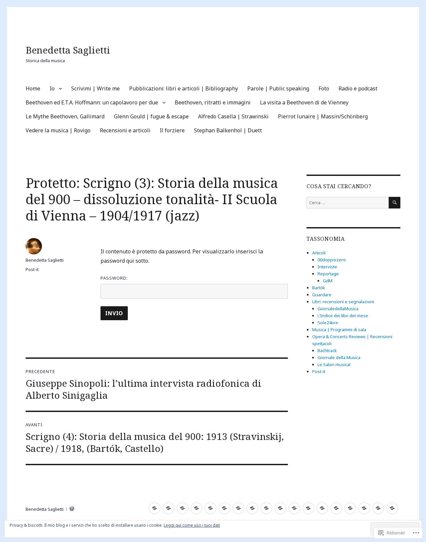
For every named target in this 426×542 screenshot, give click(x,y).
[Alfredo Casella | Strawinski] (322, 508)
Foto (324, 88)
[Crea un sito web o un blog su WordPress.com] (72, 509)
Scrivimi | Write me (95, 88)
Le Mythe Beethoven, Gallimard (65, 116)
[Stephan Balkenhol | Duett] (392, 508)
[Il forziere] (378, 508)
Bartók (318, 288)
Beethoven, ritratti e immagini (213, 102)
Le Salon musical (334, 364)
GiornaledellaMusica (338, 309)
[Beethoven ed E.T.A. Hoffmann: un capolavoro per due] (252, 508)
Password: (114, 278)
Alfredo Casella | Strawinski (233, 116)
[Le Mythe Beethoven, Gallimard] (294, 508)
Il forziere (172, 130)
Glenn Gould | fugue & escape (151, 116)
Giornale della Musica (339, 357)
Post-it (32, 269)
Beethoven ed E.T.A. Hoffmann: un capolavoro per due (92, 102)
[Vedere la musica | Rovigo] (350, 508)
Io (52, 88)
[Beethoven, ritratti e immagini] (266, 508)
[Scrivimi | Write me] (182, 508)
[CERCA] (394, 202)
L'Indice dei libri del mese (343, 316)
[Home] (154, 508)
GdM (327, 281)
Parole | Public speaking (278, 88)
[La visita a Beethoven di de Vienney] (280, 508)
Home (33, 88)
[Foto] (224, 508)
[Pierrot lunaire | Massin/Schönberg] (336, 508)
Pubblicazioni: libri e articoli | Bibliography (183, 88)
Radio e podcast (357, 88)
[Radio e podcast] (238, 508)
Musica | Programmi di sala (339, 330)
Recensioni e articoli (125, 130)
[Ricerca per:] (347, 202)
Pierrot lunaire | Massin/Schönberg (323, 116)
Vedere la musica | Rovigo (58, 130)
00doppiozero (332, 260)
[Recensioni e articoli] (364, 508)
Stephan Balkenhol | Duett (228, 130)
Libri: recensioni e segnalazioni (343, 302)
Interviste (327, 267)
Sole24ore (328, 323)
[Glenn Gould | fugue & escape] (308, 508)
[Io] (168, 508)
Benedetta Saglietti (68, 50)
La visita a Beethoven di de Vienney (304, 102)
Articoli (318, 253)
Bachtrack (327, 350)
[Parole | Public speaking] (210, 508)
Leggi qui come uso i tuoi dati (192, 525)
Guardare (321, 295)
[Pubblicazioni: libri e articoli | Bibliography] (196, 508)
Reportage (328, 274)
